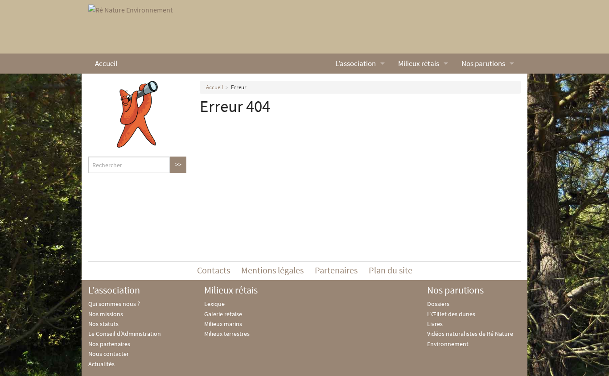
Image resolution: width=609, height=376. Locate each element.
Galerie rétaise (223, 314)
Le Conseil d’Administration (124, 334)
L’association (355, 63)
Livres (435, 324)
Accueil (106, 63)
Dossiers (438, 304)
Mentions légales (272, 270)
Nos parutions (483, 63)
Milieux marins (223, 324)
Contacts (213, 270)
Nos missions (105, 314)
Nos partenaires (109, 344)
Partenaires (336, 270)
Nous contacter (108, 354)
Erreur (239, 87)
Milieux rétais (418, 63)
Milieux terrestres (227, 334)
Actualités (101, 364)
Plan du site (390, 270)
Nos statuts (103, 324)
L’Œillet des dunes (451, 314)
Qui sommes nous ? (114, 304)
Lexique (214, 304)
